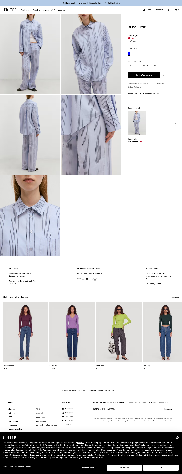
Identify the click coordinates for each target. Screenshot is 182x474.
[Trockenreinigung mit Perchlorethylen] (94, 278)
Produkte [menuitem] (36, 10)
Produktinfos (133, 94)
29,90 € (142, 141)
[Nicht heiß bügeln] (90, 278)
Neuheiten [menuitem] (25, 10)
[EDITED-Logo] (10, 9)
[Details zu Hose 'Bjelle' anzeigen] (137, 123)
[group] (133, 410)
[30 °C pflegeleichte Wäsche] (78, 278)
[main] (91, 276)
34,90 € (6, 368)
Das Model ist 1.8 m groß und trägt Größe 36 (22, 282)
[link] (10, 403)
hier (171, 421)
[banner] (91, 3)
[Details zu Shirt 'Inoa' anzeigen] (119, 332)
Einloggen (159, 10)
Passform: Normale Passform (20, 274)
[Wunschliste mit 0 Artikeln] (168, 10)
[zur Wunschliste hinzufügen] (164, 75)
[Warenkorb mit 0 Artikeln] (175, 10)
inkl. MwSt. (132, 41)
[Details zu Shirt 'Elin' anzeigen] (72, 332)
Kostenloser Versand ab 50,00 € (139, 83)
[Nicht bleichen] (82, 278)
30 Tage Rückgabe (157, 83)
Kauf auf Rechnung (134, 87)
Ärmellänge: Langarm (17, 276)
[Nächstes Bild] (176, 124)
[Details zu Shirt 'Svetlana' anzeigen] (25, 332)
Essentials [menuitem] (62, 10)
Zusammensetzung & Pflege (88, 268)
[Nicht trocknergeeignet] (86, 278)
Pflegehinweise (149, 94)
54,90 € (131, 38)
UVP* (134, 36)
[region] (22, 276)
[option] (129, 54)
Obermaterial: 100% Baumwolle (89, 274)
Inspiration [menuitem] (49, 10)
